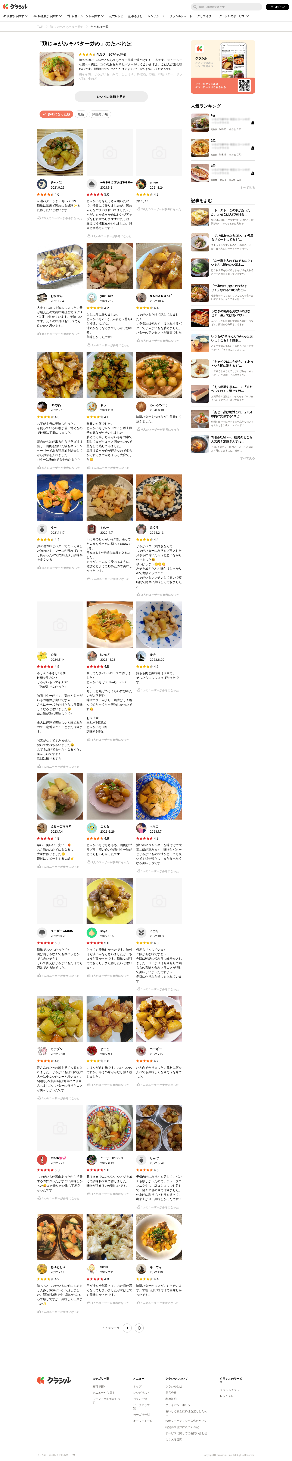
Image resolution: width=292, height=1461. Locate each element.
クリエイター (205, 16)
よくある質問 (173, 1439)
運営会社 (171, 1392)
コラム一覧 (140, 1398)
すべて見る (247, 458)
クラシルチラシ (229, 1390)
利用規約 (171, 1398)
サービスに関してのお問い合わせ (186, 1433)
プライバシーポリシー (179, 1405)
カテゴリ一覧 (141, 1414)
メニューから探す (104, 1392)
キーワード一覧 (143, 1421)
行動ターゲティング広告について (186, 1421)
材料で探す (99, 1386)
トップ (137, 1386)
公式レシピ (116, 16)
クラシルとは (173, 1386)
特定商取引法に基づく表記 (182, 1427)
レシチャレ (227, 1396)
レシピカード (156, 16)
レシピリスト (141, 1392)
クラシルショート (181, 16)
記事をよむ (135, 16)
